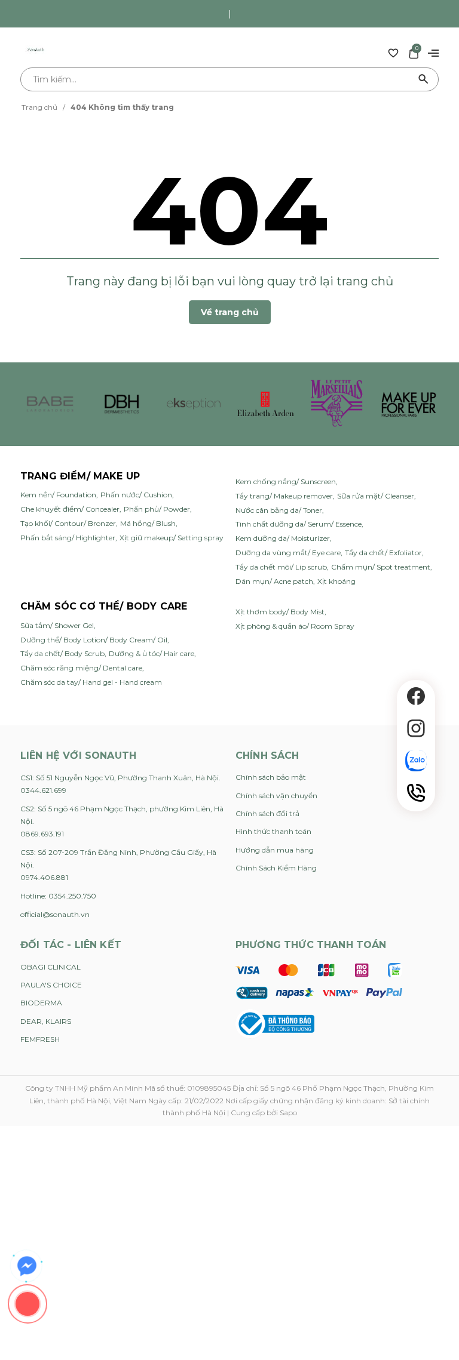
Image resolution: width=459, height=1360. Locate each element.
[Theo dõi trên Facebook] (416, 696)
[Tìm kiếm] (424, 79)
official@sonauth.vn (55, 914)
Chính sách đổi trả (267, 813)
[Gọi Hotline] (416, 793)
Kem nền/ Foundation (58, 494)
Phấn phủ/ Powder (157, 508)
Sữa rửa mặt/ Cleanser (375, 495)
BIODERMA (41, 1002)
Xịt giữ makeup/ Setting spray (172, 537)
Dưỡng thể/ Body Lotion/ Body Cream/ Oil (93, 639)
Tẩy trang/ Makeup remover (284, 495)
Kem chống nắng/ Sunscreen (285, 481)
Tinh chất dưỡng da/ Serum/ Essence (298, 523)
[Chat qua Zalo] (416, 760)
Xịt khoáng (336, 581)
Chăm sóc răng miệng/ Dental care (81, 667)
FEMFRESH (40, 1039)
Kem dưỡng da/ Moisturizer (282, 538)
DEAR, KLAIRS (45, 1021)
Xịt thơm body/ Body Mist (280, 611)
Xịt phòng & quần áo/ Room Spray (294, 625)
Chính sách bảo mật (270, 777)
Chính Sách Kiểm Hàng (276, 867)
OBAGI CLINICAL (50, 966)
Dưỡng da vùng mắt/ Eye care (288, 552)
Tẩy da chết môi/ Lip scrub (281, 566)
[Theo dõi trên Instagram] (416, 728)
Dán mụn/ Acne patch (274, 581)
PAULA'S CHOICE (51, 984)
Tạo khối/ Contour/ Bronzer (68, 523)
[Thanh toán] (318, 980)
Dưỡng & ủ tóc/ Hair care (151, 653)
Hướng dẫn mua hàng (274, 849)
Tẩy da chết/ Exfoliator (383, 552)
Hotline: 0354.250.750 (58, 895)
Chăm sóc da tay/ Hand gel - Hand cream (91, 682)
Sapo (288, 1112)
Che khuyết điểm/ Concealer (70, 508)
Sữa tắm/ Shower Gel (57, 625)
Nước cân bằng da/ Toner (278, 510)
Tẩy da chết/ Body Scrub (62, 653)
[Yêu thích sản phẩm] (393, 52)
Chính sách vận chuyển (276, 795)
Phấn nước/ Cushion (136, 494)
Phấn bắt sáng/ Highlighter (67, 537)
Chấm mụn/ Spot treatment (380, 566)
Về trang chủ (230, 312)
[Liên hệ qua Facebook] (27, 1266)
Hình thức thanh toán (273, 831)
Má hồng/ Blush (148, 523)
